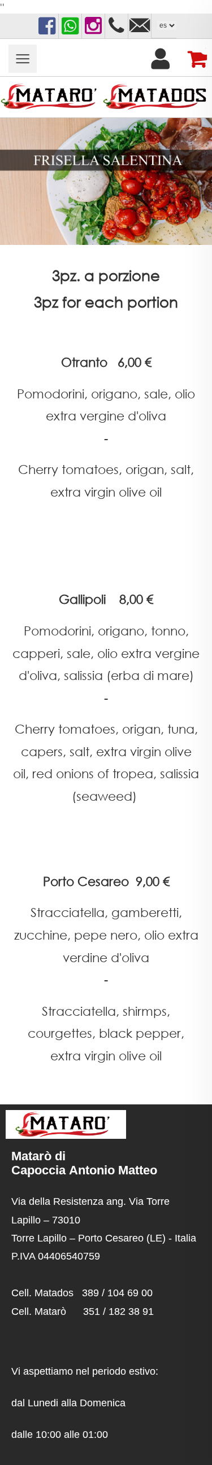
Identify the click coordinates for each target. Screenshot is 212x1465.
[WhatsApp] (70, 26)
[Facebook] (47, 26)
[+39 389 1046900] (116, 26)
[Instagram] (93, 26)
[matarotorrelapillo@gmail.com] (139, 26)
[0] (193, 58)
